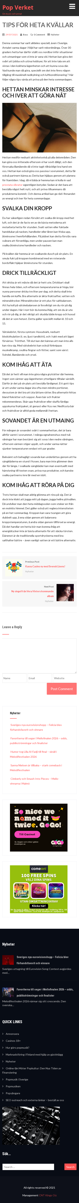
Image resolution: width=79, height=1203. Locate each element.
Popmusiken (13, 1086)
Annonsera (12, 1033)
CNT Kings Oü (48, 1195)
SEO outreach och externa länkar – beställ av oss (35, 1100)
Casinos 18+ (13, 1040)
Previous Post (45, 564)
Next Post (32, 591)
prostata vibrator (12, 184)
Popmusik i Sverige (17, 1079)
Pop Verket (17, 7)
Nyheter (55, 34)
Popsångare (13, 1093)
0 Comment (39, 34)
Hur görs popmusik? (17, 1047)
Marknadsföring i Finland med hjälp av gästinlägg (34, 1054)
